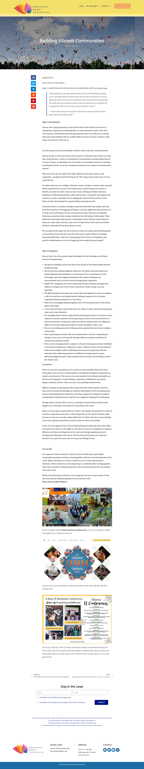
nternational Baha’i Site (59, 751)
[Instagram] (118, 750)
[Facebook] (105, 750)
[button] (33, 77)
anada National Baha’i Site (60, 748)
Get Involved (91, 6)
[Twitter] (109, 750)
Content (105, 6)
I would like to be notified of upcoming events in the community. (62, 702)
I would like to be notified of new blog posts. (55, 697)
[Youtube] (113, 750)
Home (81, 6)
